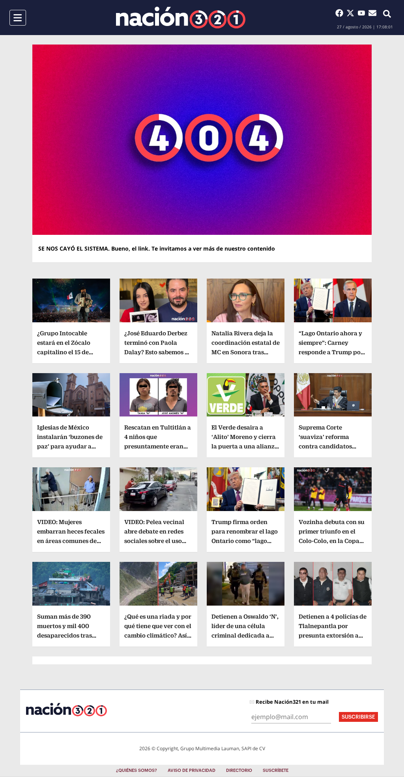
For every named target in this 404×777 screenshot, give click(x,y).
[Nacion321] (180, 17)
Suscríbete (275, 770)
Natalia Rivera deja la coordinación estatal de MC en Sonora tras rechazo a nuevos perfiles (245, 352)
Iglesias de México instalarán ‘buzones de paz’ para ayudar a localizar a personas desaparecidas (70, 446)
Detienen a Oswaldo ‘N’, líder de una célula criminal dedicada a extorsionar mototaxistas (245, 635)
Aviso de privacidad (191, 770)
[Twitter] (351, 13)
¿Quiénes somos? (136, 770)
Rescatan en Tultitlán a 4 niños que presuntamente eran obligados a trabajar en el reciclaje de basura (157, 446)
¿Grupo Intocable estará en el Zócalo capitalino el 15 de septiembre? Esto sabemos (63, 352)
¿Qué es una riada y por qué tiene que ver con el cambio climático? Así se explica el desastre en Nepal (157, 635)
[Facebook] (340, 13)
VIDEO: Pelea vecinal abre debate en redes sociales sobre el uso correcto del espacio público (154, 541)
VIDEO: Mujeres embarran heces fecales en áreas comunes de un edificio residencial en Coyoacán (71, 541)
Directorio (239, 770)
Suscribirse (358, 716)
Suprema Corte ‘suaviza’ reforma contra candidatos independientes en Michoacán (325, 446)
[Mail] (372, 13)
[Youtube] (362, 13)
